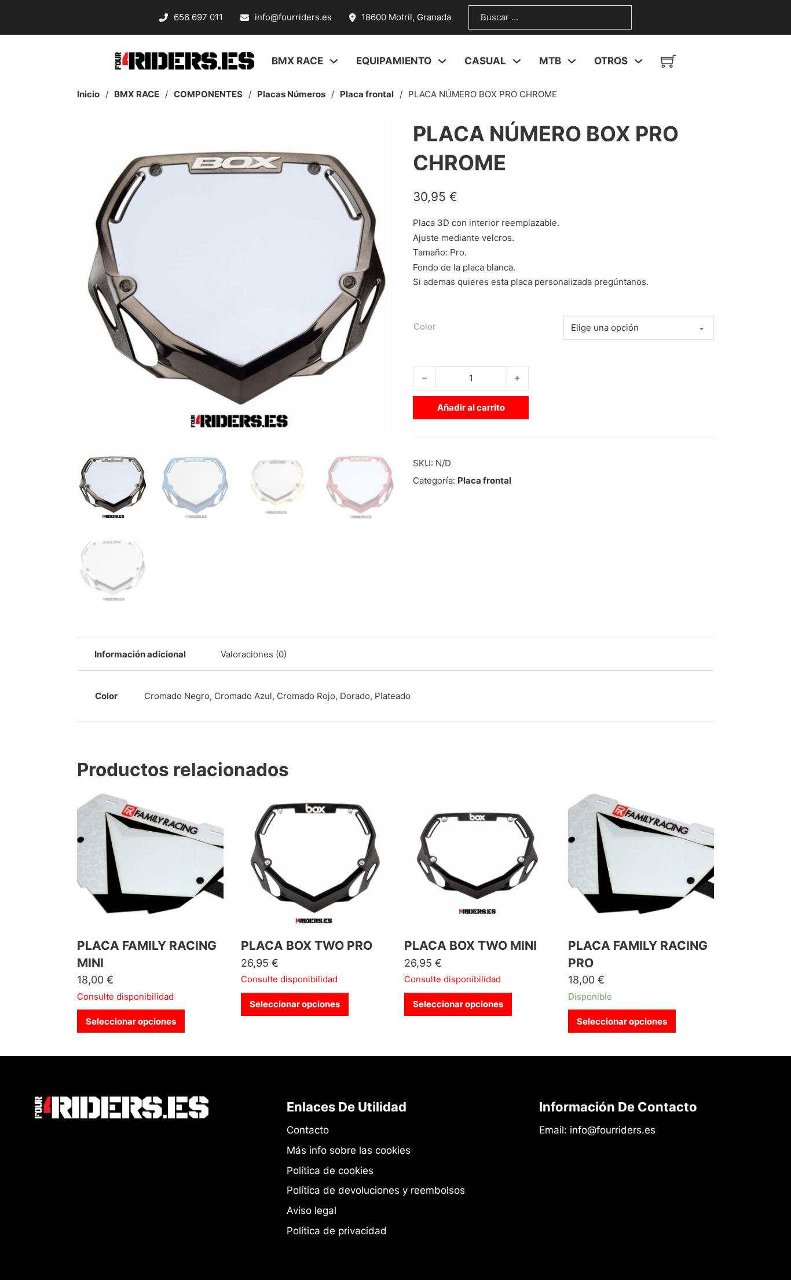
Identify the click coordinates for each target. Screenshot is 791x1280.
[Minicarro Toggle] (668, 61)
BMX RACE (136, 94)
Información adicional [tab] (140, 654)
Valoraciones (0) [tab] (254, 654)
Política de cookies (330, 1170)
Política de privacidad (337, 1231)
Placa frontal (367, 94)
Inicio (88, 94)
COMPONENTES (208, 94)
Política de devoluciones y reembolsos (376, 1190)
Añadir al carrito (471, 407)
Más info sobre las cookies (349, 1150)
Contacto (308, 1130)
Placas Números (291, 94)
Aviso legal (311, 1210)
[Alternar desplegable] (334, 61)
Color (424, 326)
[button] (380, 135)
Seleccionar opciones (131, 1021)
